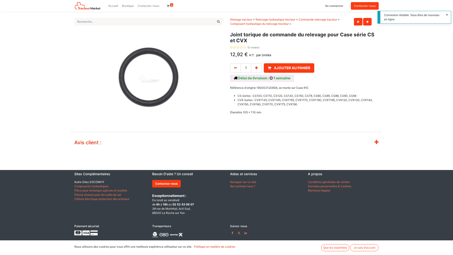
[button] (289, 68)
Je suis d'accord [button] (364, 247)
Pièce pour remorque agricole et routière (100, 190)
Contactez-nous (365, 6)
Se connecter (334, 6)
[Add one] (256, 68)
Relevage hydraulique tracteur (275, 19)
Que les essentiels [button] (335, 247)
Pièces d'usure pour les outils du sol (97, 194)
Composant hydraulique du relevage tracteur (259, 24)
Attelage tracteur (241, 19)
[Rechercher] (218, 22)
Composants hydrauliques (91, 186)
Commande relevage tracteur (318, 19)
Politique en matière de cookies (214, 246)
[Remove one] (235, 68)
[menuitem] (113, 6)
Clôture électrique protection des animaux (101, 199)
